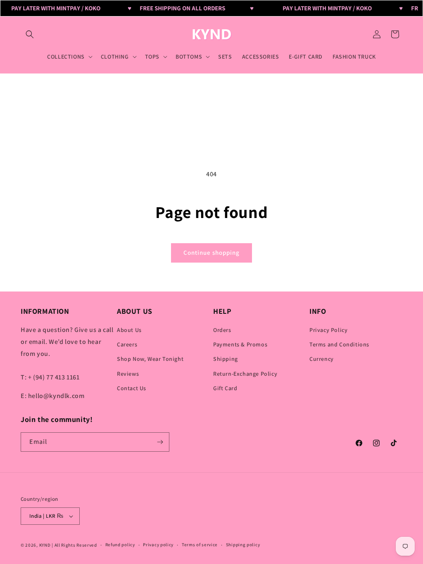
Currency (321, 359)
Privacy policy (158, 544)
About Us (129, 330)
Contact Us (131, 388)
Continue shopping (211, 252)
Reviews (128, 373)
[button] (30, 34)
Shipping (225, 359)
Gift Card (225, 388)
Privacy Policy (328, 330)
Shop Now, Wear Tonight (150, 359)
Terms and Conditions (339, 344)
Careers (127, 344)
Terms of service (200, 544)
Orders (222, 330)
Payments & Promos (240, 344)
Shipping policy (243, 544)
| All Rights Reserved (74, 545)
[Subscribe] (160, 442)
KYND (45, 545)
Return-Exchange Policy (245, 373)
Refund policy (120, 544)
